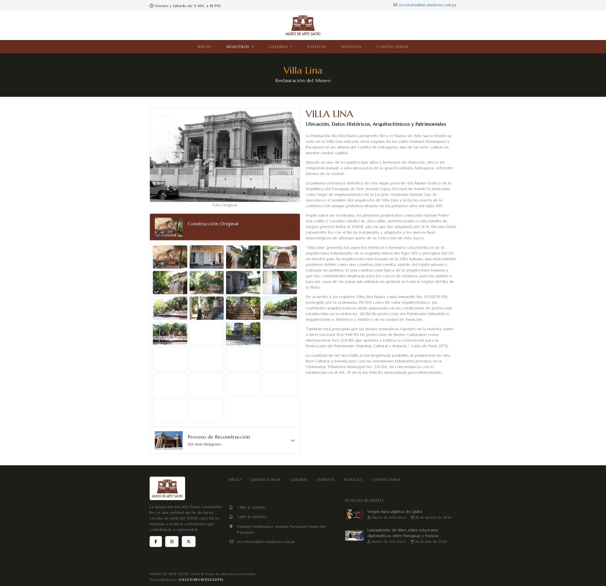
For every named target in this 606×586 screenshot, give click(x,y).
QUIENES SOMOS (265, 479)
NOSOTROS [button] (239, 46)
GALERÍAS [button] (279, 46)
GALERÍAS (298, 479)
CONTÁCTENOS (392, 46)
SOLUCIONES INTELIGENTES (201, 579)
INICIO (204, 46)
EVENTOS (316, 46)
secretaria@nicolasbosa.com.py (426, 4)
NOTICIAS (351, 46)
